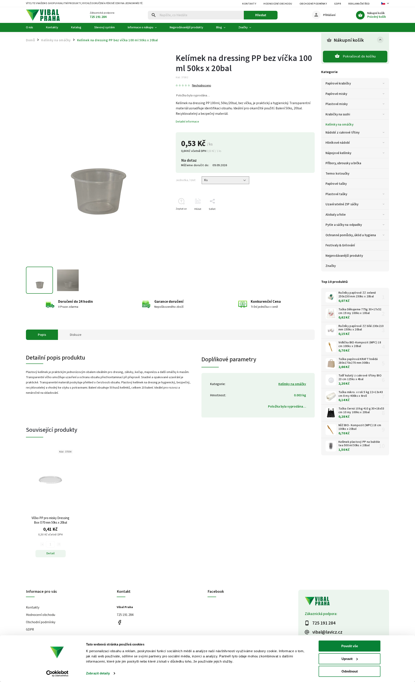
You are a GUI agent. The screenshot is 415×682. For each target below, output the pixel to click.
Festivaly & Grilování (340, 245)
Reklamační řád (359, 4)
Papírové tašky (336, 183)
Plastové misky (337, 104)
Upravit (347, 659)
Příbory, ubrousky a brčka (343, 163)
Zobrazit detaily (98, 673)
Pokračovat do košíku (359, 56)
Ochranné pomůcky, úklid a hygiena (351, 235)
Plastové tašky (336, 194)
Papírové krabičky (338, 83)
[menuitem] (33, 27)
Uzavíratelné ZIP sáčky (342, 204)
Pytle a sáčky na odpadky (344, 224)
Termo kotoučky (337, 173)
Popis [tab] (42, 334)
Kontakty (249, 4)
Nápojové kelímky (338, 153)
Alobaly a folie (336, 214)
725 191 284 (125, 614)
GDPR (337, 4)
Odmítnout (350, 671)
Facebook (119, 622)
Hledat (260, 15)
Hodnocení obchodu (277, 4)
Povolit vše (349, 646)
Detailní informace (187, 122)
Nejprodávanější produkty (344, 255)
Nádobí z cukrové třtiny (342, 132)
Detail (50, 553)
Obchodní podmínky (313, 4)
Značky (331, 265)
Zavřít (301, 216)
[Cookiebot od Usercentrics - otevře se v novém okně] (57, 673)
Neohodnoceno (201, 85)
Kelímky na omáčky (339, 124)
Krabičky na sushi (338, 114)
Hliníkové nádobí (338, 142)
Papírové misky (336, 93)
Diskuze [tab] (75, 334)
